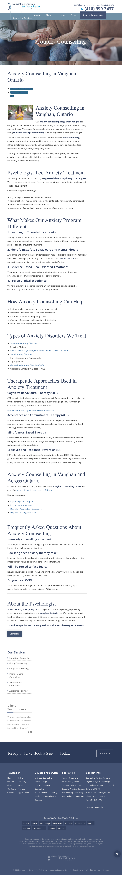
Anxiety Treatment (70, 778)
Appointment (23, 792)
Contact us (14, 633)
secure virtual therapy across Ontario (34, 490)
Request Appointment (93, 15)
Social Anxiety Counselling (72, 792)
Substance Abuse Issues (72, 785)
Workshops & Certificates (45, 796)
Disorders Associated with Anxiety (26, 509)
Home (10, 778)
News (62, 15)
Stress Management (70, 781)
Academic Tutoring (18, 690)
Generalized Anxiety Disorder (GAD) (27, 365)
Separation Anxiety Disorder (23, 343)
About (9, 785)
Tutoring (38, 800)
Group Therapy (41, 781)
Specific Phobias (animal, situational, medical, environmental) (39, 350)
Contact (74, 15)
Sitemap (106, 870)
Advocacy (22, 781)
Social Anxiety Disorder (21, 354)
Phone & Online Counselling (46, 792)
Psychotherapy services (21, 505)
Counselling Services (22, 18)
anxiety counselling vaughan (22, 89)
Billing (20, 778)
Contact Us (104, 753)
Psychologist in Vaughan (21, 501)
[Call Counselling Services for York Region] (117, 853)
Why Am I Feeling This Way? (23, 512)
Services (10, 781)
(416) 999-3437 (99, 8)
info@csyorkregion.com (100, 792)
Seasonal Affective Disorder (73, 789)
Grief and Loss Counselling (73, 796)
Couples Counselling (19, 668)
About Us (50, 15)
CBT (12, 96)
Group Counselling (18, 663)
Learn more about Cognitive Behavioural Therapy (30, 410)
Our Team (11, 789)
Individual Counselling (20, 658)
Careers (10, 792)
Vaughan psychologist (19, 92)
